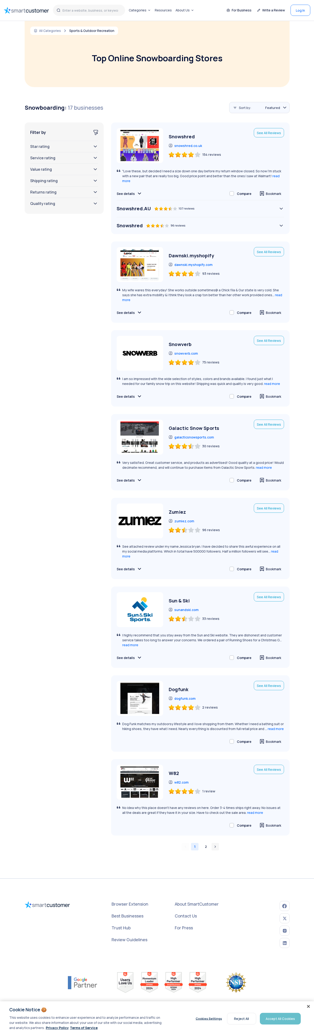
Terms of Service (84, 1028)
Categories (137, 10)
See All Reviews (269, 133)
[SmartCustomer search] (58, 10)
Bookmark (273, 193)
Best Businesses (127, 916)
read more (272, 383)
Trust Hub (121, 928)
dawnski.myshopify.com (193, 264)
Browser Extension (130, 904)
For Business (241, 10)
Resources (163, 10)
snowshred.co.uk (188, 145)
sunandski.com (186, 610)
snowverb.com (186, 353)
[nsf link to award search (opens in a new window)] (236, 982)
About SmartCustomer (197, 904)
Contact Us (186, 916)
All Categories (50, 31)
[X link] (285, 918)
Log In (300, 10)
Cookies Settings (209, 1018)
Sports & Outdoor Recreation (91, 31)
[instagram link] (285, 931)
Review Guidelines (129, 939)
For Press (184, 928)
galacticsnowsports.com (194, 437)
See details (126, 193)
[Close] (308, 1006)
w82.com (181, 782)
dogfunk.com (184, 698)
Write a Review (273, 10)
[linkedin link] (285, 943)
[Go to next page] (215, 846)
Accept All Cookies (280, 1018)
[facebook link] (285, 906)
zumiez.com (184, 521)
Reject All (241, 1018)
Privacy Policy (57, 1028)
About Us (182, 10)
